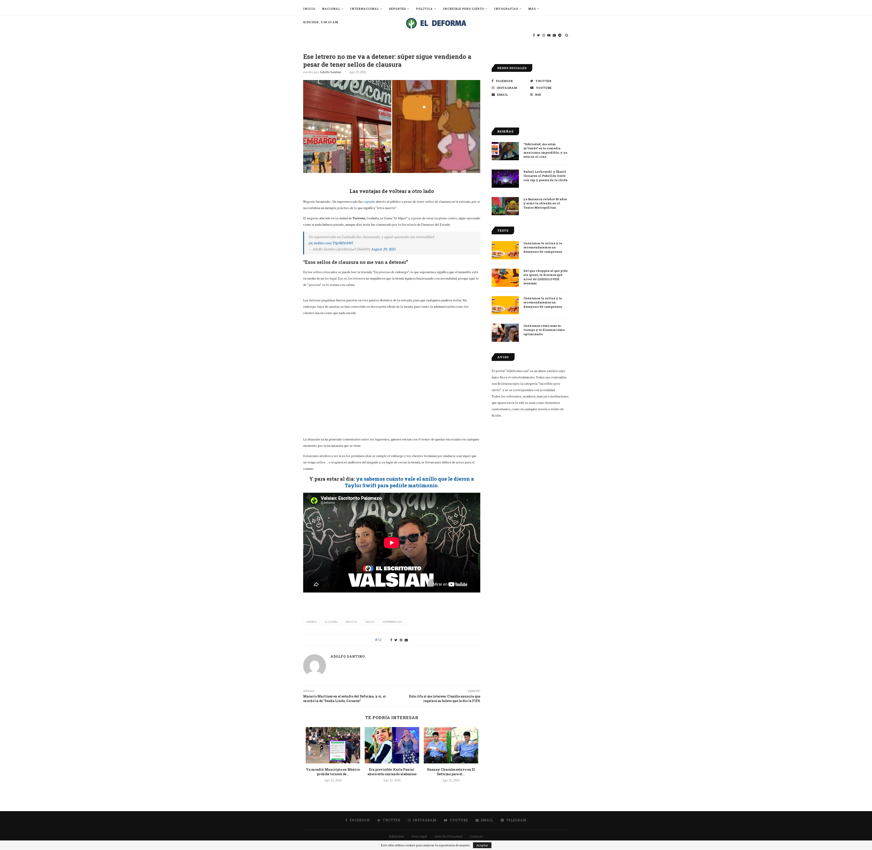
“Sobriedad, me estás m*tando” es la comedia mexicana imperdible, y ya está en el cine (545, 150)
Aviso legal (419, 836)
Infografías (506, 8)
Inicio (309, 8)
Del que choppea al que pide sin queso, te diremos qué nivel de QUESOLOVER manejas (545, 277)
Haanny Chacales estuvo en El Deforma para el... (451, 771)
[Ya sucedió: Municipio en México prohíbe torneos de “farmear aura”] (333, 745)
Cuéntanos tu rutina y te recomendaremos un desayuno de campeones (542, 247)
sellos (370, 621)
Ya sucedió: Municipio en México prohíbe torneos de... (333, 771)
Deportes (397, 8)
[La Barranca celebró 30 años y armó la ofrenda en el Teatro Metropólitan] (505, 206)
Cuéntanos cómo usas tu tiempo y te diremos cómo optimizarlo (544, 330)
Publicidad (396, 836)
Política (424, 8)
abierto (311, 621)
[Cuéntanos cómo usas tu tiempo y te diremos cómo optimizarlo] (505, 333)
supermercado (392, 621)
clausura (331, 621)
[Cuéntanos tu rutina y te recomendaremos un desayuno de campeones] (505, 250)
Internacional (364, 8)
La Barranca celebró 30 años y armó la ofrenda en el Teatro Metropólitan (545, 203)
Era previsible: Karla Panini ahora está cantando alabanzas (391, 771)
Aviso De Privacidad (448, 836)
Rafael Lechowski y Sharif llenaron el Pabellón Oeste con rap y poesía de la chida (545, 176)
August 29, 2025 (383, 249)
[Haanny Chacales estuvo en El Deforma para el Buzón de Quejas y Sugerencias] (451, 745)
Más (532, 8)
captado (369, 201)
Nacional (331, 8)
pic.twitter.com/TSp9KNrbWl (331, 242)
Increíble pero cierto (463, 8)
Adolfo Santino (330, 72)
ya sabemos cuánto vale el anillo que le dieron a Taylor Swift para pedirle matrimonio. (409, 482)
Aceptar (482, 845)
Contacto (476, 836)
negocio (352, 621)
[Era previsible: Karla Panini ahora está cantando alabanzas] (392, 745)
